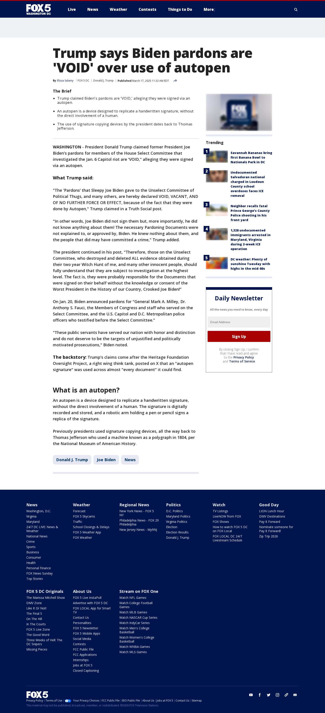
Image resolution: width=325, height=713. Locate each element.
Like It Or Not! (36, 608)
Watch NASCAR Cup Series (138, 617)
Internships (81, 660)
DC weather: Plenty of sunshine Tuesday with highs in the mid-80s (250, 264)
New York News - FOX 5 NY (136, 513)
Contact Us (81, 617)
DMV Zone (34, 603)
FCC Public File (83, 649)
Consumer (33, 557)
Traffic (77, 522)
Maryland (33, 522)
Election (171, 527)
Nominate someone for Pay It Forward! (276, 529)
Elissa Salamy (65, 80)
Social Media (82, 639)
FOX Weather (82, 537)
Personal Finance (38, 568)
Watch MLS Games (133, 652)
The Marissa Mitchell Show (45, 597)
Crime (30, 541)
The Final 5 (34, 613)
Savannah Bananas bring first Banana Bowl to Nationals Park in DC (251, 157)
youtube (250, 694)
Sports (31, 547)
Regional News (134, 504)
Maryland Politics (178, 516)
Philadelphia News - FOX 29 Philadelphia (139, 522)
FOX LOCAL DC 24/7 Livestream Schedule (227, 538)
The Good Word (37, 635)
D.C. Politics (174, 511)
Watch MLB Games (133, 612)
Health (31, 563)
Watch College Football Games (136, 605)
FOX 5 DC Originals (44, 591)
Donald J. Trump (103, 80)
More (209, 9)
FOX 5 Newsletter (85, 628)
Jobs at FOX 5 (82, 665)
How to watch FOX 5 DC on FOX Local (230, 529)
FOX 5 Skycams (84, 516)
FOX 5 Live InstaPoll (87, 597)
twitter (268, 694)
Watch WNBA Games (134, 647)
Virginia (31, 516)
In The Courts (36, 624)
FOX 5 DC (83, 80)
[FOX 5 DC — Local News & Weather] (40, 9)
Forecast (79, 511)
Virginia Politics (176, 522)
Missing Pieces (36, 649)
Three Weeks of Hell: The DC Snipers (44, 642)
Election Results (177, 532)
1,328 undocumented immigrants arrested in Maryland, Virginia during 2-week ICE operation (251, 239)
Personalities (82, 623)
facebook (259, 694)
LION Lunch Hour (271, 511)
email (295, 694)
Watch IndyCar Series (134, 623)
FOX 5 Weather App (87, 532)
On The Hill (34, 619)
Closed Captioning (86, 670)
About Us (82, 591)
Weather (81, 504)
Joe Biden (106, 459)
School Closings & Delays (91, 527)
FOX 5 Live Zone (38, 629)
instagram (277, 694)
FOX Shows (221, 522)
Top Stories (34, 578)
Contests (79, 644)
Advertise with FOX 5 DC (90, 603)
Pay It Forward (269, 522)
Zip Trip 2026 (268, 536)
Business (32, 552)
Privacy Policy (243, 357)
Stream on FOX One (138, 591)
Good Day (269, 504)
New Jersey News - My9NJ (138, 529)
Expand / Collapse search (296, 9)
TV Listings (220, 511)
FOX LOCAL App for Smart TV (92, 610)
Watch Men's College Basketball (134, 630)
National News (37, 536)
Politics (173, 504)
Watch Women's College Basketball (136, 639)
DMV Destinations (272, 516)
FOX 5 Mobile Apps (86, 633)
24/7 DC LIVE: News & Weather (42, 529)
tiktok (286, 694)
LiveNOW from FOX (227, 516)
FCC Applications (85, 654)
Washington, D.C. (38, 511)
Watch (219, 504)
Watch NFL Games (132, 597)
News (130, 459)
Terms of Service (242, 361)
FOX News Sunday (39, 573)
